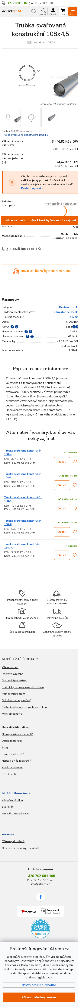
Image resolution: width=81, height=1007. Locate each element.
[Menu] (72, 11)
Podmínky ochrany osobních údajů (23, 687)
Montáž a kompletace (15, 813)
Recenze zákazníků (13, 754)
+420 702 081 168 (40, 876)
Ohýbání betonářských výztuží (20, 848)
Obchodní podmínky (14, 680)
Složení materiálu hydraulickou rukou (24, 707)
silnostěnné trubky (66, 312)
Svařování (8, 807)
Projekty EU (9, 774)
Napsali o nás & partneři (16, 761)
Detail (62, 462)
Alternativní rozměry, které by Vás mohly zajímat (41, 220)
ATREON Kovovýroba (16, 793)
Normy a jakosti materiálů (17, 734)
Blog (5, 747)
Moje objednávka (12, 714)
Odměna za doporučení (16, 700)
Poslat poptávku (32, 188)
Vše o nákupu (10, 667)
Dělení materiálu (12, 741)
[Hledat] (43, 11)
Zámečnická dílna (12, 800)
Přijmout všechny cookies (39, 997)
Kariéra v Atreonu (12, 767)
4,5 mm (74, 317)
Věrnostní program (13, 694)
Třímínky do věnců (13, 841)
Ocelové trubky (69, 307)
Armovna (8, 834)
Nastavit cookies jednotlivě (39, 985)
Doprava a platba (12, 674)
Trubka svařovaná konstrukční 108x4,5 (25, 135)
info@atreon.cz (40, 884)
